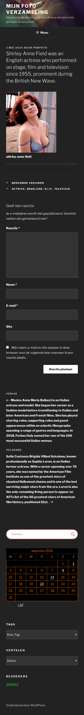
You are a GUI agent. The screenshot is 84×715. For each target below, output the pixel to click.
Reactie (13, 228)
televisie (62, 188)
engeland (35, 188)
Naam (11, 284)
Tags (10, 624)
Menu (44, 32)
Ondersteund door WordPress (25, 705)
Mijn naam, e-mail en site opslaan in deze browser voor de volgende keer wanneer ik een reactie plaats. (39, 353)
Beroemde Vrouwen (28, 183)
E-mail (12, 305)
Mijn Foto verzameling (27, 9)
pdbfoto (40, 47)
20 (42, 584)
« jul (20, 605)
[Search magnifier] (73, 534)
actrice (18, 188)
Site (9, 326)
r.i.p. (49, 188)
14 (52, 577)
